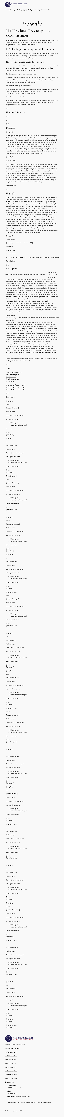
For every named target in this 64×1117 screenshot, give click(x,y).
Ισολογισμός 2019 (11, 1075)
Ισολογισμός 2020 (11, 1071)
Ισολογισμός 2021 (11, 1067)
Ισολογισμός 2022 (11, 1063)
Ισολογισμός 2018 (11, 1078)
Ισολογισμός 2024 (11, 1056)
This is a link (10, 381)
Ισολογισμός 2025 (11, 1052)
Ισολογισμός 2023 (11, 1059)
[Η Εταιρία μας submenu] (15, 9)
